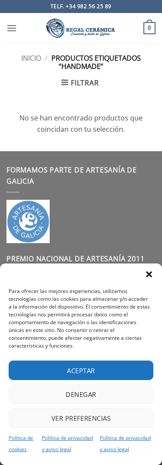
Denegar (81, 394)
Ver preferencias (81, 418)
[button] (149, 274)
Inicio (31, 58)
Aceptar (81, 370)
